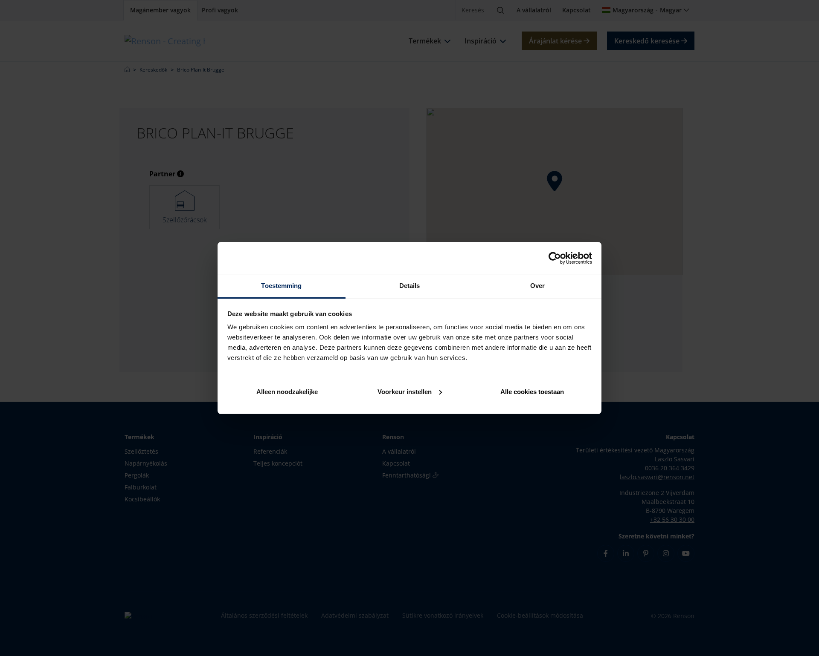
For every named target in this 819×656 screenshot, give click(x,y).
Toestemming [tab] (281, 285)
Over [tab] (537, 285)
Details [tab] (409, 285)
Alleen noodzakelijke (287, 391)
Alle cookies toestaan (532, 391)
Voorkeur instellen (405, 391)
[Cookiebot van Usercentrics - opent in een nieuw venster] (554, 258)
